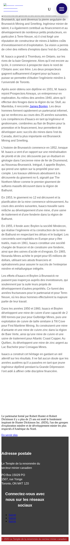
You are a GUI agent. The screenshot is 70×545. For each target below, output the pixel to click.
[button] (61, 8)
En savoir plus (9, 434)
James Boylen (39, 106)
